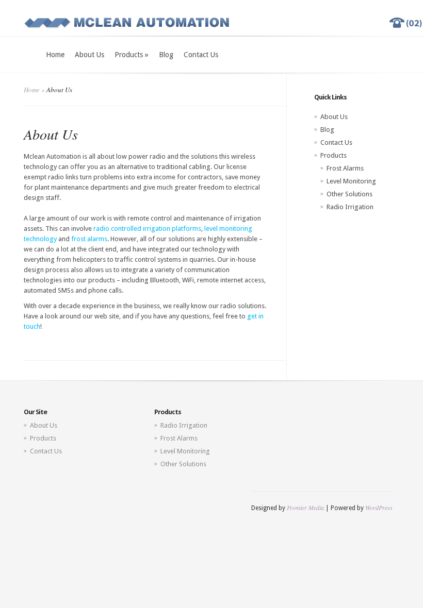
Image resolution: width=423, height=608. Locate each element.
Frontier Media (305, 507)
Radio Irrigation (350, 207)
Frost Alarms (345, 168)
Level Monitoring (351, 181)
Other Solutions (349, 194)
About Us (89, 54)
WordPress (379, 507)
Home (55, 54)
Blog (166, 54)
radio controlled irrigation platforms (147, 228)
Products (132, 54)
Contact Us (201, 54)
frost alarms (89, 239)
